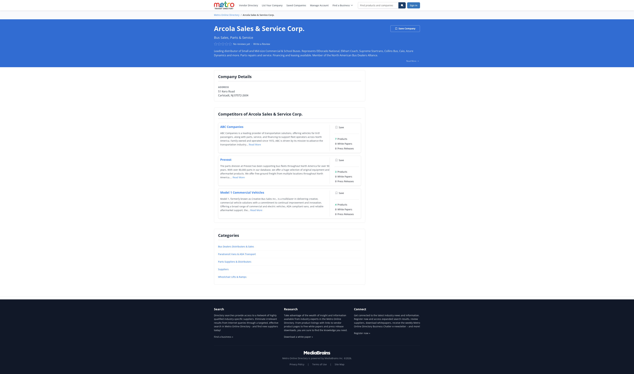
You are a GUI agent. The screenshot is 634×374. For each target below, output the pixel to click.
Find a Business (341, 5)
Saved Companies (296, 5)
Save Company (407, 28)
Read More (255, 144)
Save (341, 127)
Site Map (339, 364)
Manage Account (319, 5)
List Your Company (272, 5)
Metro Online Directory (226, 15)
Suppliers (223, 269)
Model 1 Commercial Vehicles (242, 192)
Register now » (362, 333)
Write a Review (261, 44)
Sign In (413, 5)
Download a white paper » (298, 336)
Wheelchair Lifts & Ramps (232, 276)
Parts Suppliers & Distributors (234, 261)
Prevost (225, 160)
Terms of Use (319, 364)
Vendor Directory (248, 5)
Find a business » (223, 336)
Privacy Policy (297, 364)
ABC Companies (231, 127)
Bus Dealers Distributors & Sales (236, 246)
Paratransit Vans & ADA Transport (237, 254)
